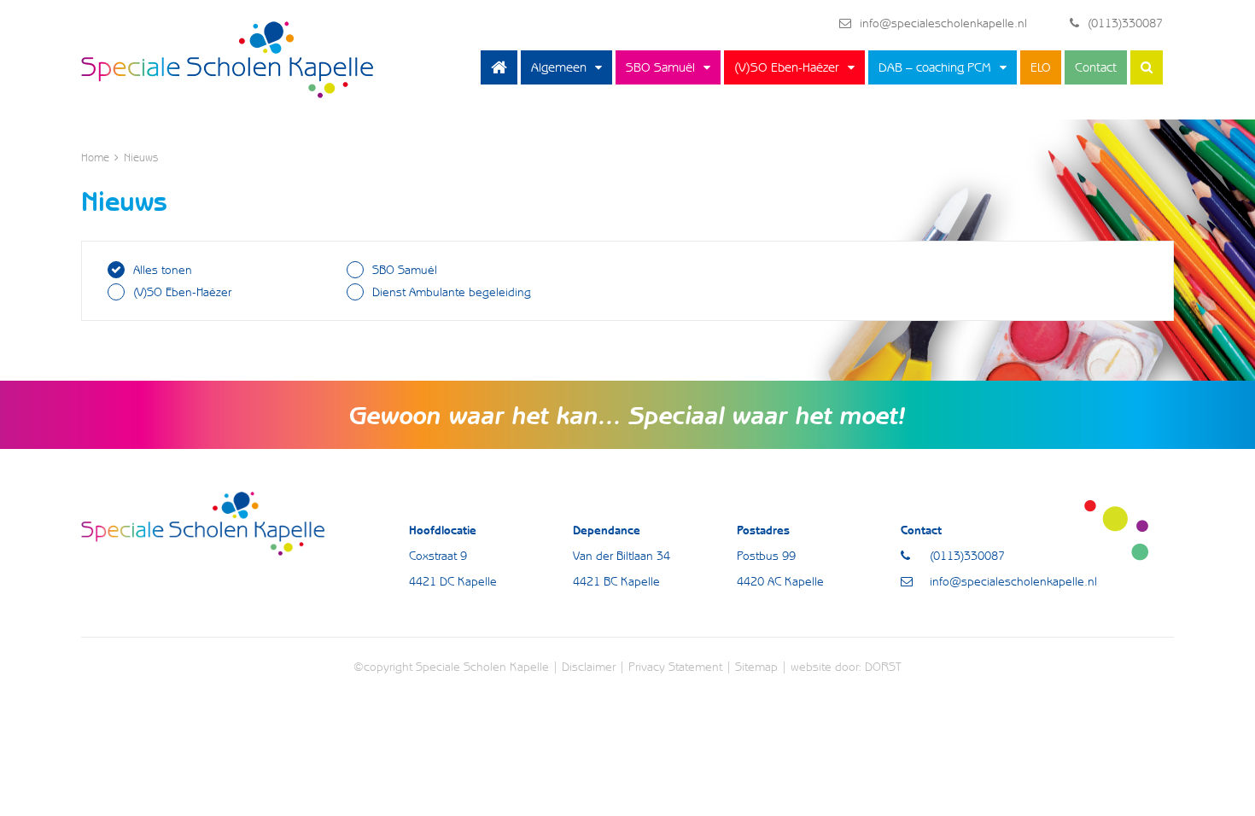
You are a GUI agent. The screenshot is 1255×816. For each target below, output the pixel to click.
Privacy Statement (675, 666)
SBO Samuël (660, 67)
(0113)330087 (1125, 23)
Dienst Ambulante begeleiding (451, 292)
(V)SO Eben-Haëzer (786, 67)
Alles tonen (162, 270)
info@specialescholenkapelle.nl (943, 23)
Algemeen (559, 67)
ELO (1040, 67)
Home (499, 67)
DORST (883, 666)
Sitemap (756, 666)
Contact (1096, 67)
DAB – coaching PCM (934, 67)
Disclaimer (589, 666)
